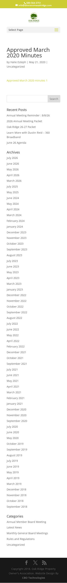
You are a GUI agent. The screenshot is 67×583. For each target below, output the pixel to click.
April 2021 (13, 386)
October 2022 (15, 306)
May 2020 (13, 438)
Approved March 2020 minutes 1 (27, 80)
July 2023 (12, 261)
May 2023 (13, 272)
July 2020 (12, 426)
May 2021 (13, 381)
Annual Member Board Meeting (26, 522)
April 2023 (13, 278)
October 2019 (15, 443)
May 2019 (13, 472)
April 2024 (13, 209)
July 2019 (12, 461)
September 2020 (17, 421)
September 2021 (17, 363)
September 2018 (17, 506)
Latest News (14, 527)
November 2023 (16, 238)
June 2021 (13, 375)
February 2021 (16, 398)
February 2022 (16, 346)
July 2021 (12, 369)
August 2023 (14, 255)
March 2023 (14, 283)
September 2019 (17, 449)
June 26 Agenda (16, 142)
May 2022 (13, 335)
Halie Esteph (18, 62)
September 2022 (17, 312)
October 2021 (15, 358)
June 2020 (13, 432)
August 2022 (14, 318)
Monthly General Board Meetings (27, 533)
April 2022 (13, 341)
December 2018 (16, 489)
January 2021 (15, 403)
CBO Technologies (33, 577)
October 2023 (15, 243)
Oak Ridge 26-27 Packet (21, 127)
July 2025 (12, 186)
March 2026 (14, 180)
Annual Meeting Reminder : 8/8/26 (28, 115)
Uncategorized (16, 66)
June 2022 (13, 329)
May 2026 (13, 169)
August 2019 (14, 455)
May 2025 (13, 192)
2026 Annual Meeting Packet (24, 121)
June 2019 (13, 466)
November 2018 (16, 495)
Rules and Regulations (21, 539)
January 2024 (15, 226)
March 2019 (14, 484)
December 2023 (16, 232)
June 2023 (13, 266)
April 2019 (13, 478)
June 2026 (13, 163)
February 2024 (16, 221)
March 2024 (14, 215)
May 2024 (13, 203)
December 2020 (16, 409)
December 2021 (16, 352)
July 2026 (12, 158)
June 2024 (13, 198)
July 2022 (12, 323)
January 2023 (15, 289)
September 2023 (17, 249)
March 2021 (14, 392)
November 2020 (16, 415)
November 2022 (16, 301)
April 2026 (13, 175)
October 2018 (15, 501)
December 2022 (16, 295)
